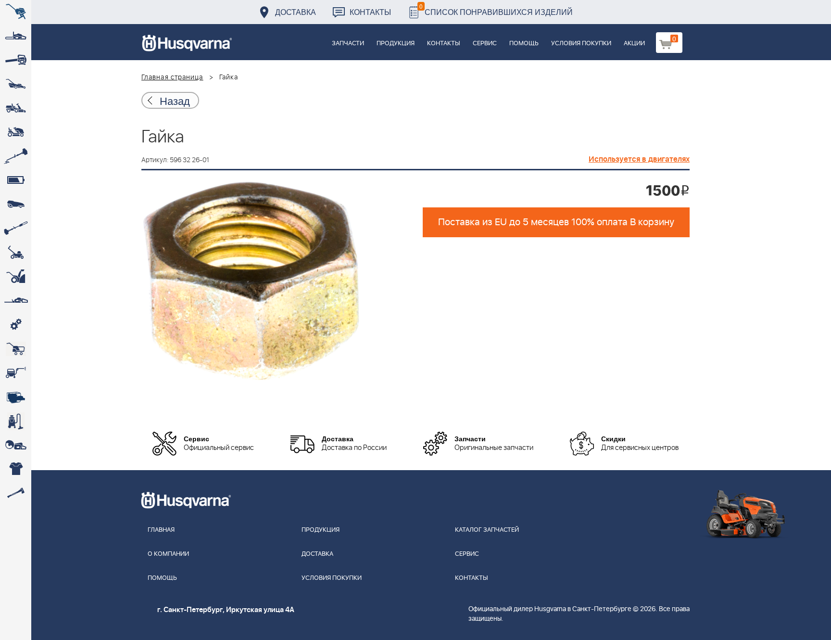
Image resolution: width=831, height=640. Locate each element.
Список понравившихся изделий (496, 9)
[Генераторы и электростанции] (15, 349)
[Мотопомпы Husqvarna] (15, 397)
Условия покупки (581, 43)
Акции (634, 43)
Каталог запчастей (487, 530)
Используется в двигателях (639, 159)
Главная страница (172, 77)
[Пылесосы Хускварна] (15, 421)
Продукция (396, 43)
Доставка (295, 11)
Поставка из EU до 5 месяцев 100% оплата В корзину (556, 222)
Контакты (370, 11)
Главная (161, 530)
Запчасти (348, 43)
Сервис (485, 43)
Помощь (524, 43)
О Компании (168, 554)
